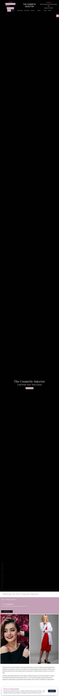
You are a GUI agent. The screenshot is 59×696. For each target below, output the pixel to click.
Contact (49, 10)
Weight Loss (10, 8)
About (13, 10)
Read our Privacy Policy (36, 693)
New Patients (20, 10)
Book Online (27, 10)
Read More (7, 611)
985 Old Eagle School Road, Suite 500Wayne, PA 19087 (48, 6)
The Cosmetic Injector (29, 5)
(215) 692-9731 (10, 4)
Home (9, 10)
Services (33, 10)
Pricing (45, 10)
